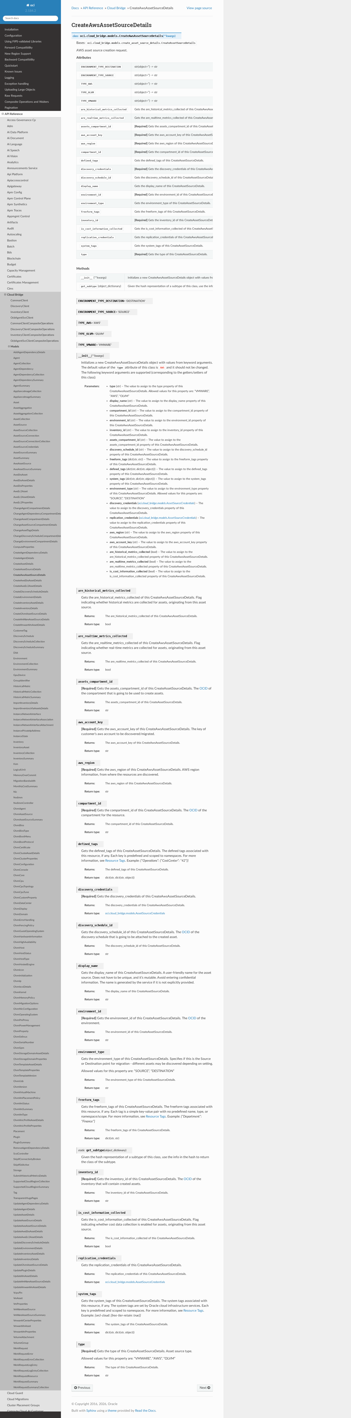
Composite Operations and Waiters (27, 101)
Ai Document (15, 138)
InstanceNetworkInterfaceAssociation (33, 720)
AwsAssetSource (22, 464)
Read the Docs (145, 1410)
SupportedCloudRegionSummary (31, 1187)
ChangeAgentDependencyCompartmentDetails (37, 514)
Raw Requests (13, 95)
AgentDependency (23, 369)
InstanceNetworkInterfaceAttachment (33, 725)
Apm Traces (14, 210)
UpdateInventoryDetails (26, 1259)
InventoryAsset (21, 747)
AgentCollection (22, 363)
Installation (11, 29)
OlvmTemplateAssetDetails (27, 1065)
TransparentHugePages (25, 1198)
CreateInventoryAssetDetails (28, 603)
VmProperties (20, 1304)
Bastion (12, 240)
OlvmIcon (18, 970)
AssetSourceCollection (25, 430)
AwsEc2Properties (23, 502)
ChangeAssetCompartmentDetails (31, 519)
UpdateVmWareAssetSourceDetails (31, 1282)
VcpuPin (17, 1293)
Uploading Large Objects (20, 89)
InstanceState (20, 736)
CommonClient (19, 300)
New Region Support (18, 53)
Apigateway (14, 186)
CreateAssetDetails (23, 564)
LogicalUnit (19, 770)
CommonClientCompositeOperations (32, 323)
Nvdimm (18, 798)
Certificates (14, 276)
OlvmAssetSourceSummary (28, 820)
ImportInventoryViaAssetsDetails (30, 708)
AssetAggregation (22, 408)
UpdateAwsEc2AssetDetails (28, 1237)
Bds (9, 252)
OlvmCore (18, 875)
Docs (75, 8)
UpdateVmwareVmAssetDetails (29, 1287)
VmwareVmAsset (22, 1326)
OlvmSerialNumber (23, 1042)
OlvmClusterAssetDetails (26, 853)
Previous (83, 1387)
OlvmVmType (20, 1115)
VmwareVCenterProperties (27, 1321)
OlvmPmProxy (21, 1020)
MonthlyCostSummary (25, 786)
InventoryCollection (24, 753)
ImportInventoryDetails (25, 703)
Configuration (13, 35)
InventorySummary (23, 759)
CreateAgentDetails (23, 558)
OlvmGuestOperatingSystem (28, 931)
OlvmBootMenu (22, 836)
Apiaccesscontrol (17, 180)
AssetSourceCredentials (26, 447)
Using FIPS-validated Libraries (23, 41)
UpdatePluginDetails (24, 1270)
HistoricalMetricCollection (27, 692)
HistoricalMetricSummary (27, 697)
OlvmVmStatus (21, 1103)
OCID (203, 688)
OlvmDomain (20, 914)
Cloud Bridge (15, 294)
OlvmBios (18, 825)
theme (112, 1410)
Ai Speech (13, 150)
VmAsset (18, 1298)
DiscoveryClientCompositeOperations (33, 329)
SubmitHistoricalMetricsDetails (30, 1176)
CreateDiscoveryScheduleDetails (30, 592)
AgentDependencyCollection (28, 375)
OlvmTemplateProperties (26, 1070)
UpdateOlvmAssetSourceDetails (30, 1265)
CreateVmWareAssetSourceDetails (31, 619)
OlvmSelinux (20, 1037)
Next (203, 1387)
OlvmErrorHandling (23, 920)
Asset (16, 402)
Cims (10, 288)
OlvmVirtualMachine (24, 1092)
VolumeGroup (20, 1343)
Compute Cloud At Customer (25, 1411)
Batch (10, 246)
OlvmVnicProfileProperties (27, 1126)
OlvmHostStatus (22, 953)
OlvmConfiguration (23, 864)
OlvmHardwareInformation (27, 937)
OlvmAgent (19, 809)
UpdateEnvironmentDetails (27, 1248)
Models (15, 346)
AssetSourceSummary (25, 453)
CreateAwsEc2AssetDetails (27, 586)
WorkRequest (20, 1348)
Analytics (12, 162)
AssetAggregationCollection (28, 414)
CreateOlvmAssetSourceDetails (30, 614)
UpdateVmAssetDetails (25, 1276)
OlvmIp (17, 981)
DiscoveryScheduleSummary (28, 647)
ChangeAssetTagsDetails (26, 530)
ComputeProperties (23, 547)
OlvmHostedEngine (23, 964)
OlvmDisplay (20, 909)
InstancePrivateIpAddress (26, 731)
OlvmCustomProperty (25, 898)
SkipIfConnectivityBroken (27, 1159)
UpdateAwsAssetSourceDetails (29, 1226)
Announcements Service (22, 168)
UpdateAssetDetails (23, 1215)
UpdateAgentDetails (24, 1209)
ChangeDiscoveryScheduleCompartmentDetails (37, 536)
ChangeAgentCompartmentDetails (31, 508)
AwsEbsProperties (22, 486)
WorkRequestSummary (25, 1382)
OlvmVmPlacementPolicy (26, 1098)
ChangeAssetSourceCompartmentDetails (35, 525)
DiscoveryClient (20, 306)
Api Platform (15, 174)
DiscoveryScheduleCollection (29, 642)
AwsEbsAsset (20, 475)
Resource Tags (115, 860)
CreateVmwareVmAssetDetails (29, 625)
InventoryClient (20, 312)
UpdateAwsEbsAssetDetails (28, 1231)
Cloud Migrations (18, 1399)
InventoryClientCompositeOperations (32, 335)
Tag (15, 1193)
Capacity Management (21, 270)
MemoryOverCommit (24, 775)
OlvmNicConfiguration (25, 1009)
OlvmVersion (20, 1087)
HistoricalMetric (21, 686)
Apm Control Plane (19, 198)
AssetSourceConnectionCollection (31, 441)
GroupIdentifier (21, 681)
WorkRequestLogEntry (25, 1365)
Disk (15, 653)
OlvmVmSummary (23, 1109)
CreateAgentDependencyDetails (30, 553)
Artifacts (12, 222)
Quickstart (11, 65)
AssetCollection (21, 419)
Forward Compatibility (18, 47)
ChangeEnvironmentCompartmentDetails (35, 541)
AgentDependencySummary (28, 380)
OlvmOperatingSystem (25, 1015)
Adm (10, 126)
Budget (11, 264)
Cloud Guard (15, 1393)
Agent (16, 358)
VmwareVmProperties (24, 1332)
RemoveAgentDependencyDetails (31, 1148)
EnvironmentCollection (25, 664)
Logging (9, 77)
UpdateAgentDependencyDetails (31, 1204)
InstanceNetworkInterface (27, 714)
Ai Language (14, 144)
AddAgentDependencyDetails (29, 352)
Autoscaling (14, 234)
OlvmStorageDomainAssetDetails (31, 1053)
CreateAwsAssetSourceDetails (29, 575)
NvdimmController (23, 803)
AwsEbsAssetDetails (24, 480)
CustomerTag (20, 631)
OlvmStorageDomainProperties (30, 1059)
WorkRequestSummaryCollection (31, 1387)
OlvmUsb (18, 1081)
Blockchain (14, 258)
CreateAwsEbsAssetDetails (27, 580)
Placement (19, 1131)
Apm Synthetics (17, 204)
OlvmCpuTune (21, 892)
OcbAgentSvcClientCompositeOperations (35, 341)
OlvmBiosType (21, 831)
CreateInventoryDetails (25, 608)
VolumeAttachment (23, 1337)
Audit (10, 228)
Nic (15, 792)
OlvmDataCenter (22, 903)
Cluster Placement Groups (23, 1405)
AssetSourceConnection (26, 436)
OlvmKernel (19, 992)
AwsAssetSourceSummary (27, 469)
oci (32, 5)
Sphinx (91, 1410)
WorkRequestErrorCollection (28, 1360)
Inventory (18, 742)
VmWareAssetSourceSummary (29, 1315)
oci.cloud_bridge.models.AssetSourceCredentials (135, 913)
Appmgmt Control (18, 216)
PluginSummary (21, 1142)
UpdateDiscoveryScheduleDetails (31, 1243)
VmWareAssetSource (24, 1309)
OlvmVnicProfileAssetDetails (28, 1120)
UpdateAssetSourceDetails (27, 1220)
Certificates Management (23, 282)
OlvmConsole (20, 870)
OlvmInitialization (22, 976)
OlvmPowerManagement (26, 1026)
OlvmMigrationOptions (25, 1003)
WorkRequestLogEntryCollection (30, 1371)
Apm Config (14, 192)
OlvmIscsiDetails (22, 987)
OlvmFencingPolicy (23, 925)
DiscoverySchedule (23, 636)
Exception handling (17, 83)
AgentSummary (21, 386)
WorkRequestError (23, 1354)
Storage (17, 1170)
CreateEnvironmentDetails (27, 597)
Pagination (11, 107)
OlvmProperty (20, 1031)
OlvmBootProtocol (23, 842)
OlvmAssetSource (22, 814)
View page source (199, 8)
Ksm (15, 764)
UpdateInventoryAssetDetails (28, 1254)
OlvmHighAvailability (24, 942)
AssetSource (20, 425)
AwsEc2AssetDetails (24, 497)
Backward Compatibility (20, 59)
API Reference (14, 114)
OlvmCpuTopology (23, 886)
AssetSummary (21, 458)
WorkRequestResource (25, 1376)
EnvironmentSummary (25, 669)
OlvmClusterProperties (25, 859)
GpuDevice (19, 675)
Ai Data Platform (17, 132)
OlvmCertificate (21, 847)
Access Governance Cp (21, 120)
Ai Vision (12, 156)
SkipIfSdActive (21, 1165)
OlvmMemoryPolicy (24, 998)
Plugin (16, 1137)
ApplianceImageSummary (27, 397)
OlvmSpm (18, 1048)
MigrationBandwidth (24, 781)
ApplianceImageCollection (27, 391)
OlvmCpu (18, 881)
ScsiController (20, 1154)
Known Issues (13, 71)
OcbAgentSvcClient (22, 318)
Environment (20, 658)
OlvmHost (18, 948)
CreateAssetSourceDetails (27, 569)
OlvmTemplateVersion (25, 1076)
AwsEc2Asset (20, 491)
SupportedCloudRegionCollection (31, 1181)
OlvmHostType (21, 959)
